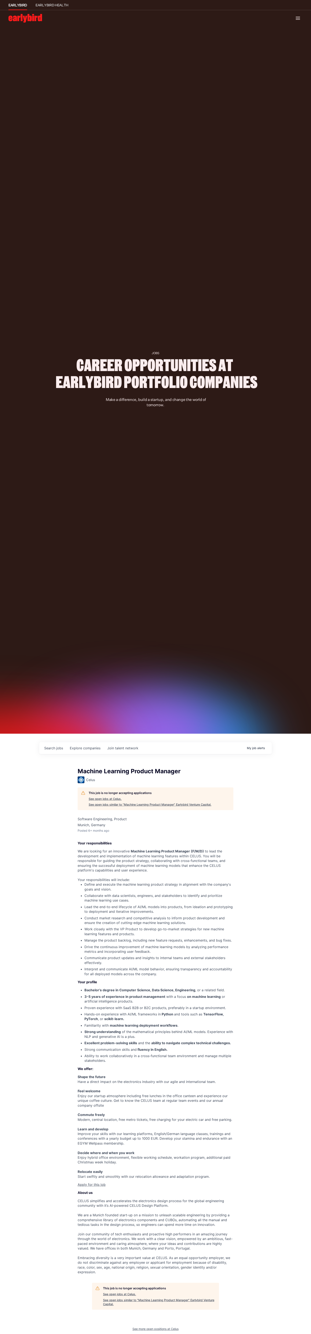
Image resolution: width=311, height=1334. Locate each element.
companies (85, 748)
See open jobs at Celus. (105, 799)
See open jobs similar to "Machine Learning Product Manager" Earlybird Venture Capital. (150, 804)
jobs (53, 748)
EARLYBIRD (17, 5)
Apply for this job (92, 1184)
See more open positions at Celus (155, 1329)
